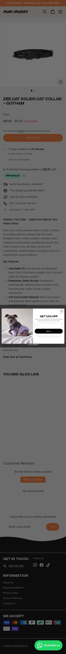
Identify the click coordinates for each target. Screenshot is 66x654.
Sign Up (48, 331)
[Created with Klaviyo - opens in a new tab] (33, 345)
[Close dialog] (62, 311)
